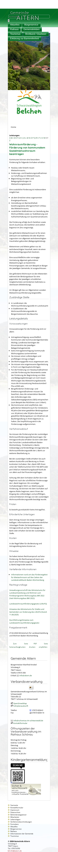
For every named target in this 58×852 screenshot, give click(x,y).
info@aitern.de (25, 675)
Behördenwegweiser (18, 815)
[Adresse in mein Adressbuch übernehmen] (32, 689)
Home (13, 127)
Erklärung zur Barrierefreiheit (24, 38)
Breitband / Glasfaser (35, 34)
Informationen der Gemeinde (21, 833)
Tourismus (15, 34)
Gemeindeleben (32, 29)
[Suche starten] (8, 20)
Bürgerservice (31, 25)
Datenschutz (15, 812)
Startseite (14, 805)
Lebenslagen (15, 819)
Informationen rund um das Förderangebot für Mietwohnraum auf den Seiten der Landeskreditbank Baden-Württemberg (29, 577)
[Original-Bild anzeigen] (18, 782)
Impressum (14, 810)
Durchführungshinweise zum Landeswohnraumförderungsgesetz (24, 621)
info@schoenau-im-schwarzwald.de (28, 720)
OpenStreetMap (20, 703)
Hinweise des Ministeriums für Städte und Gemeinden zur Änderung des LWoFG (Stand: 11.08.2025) (28, 612)
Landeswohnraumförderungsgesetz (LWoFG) (28, 603)
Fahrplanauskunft (20, 706)
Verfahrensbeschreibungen (21, 822)
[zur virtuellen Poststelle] (26, 795)
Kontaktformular (20, 723)
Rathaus (14, 29)
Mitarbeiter (14, 817)
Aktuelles (14, 25)
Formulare (14, 824)
